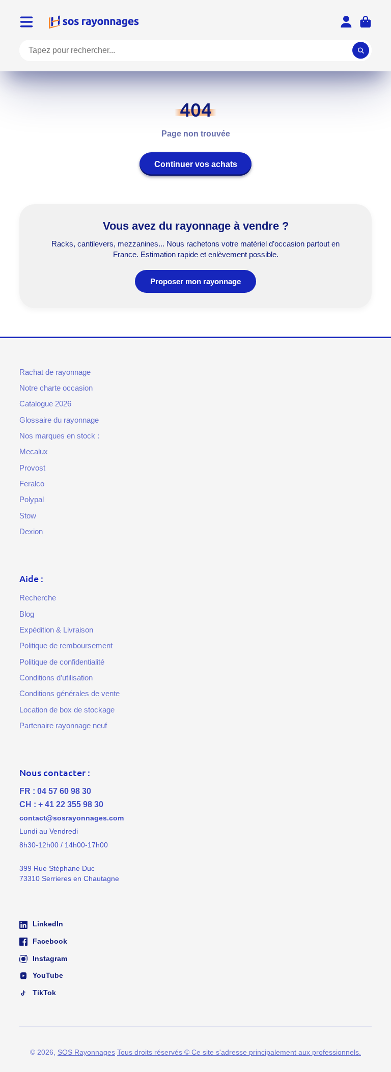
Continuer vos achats (195, 164)
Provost (32, 467)
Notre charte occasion (56, 387)
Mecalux (33, 451)
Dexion (31, 531)
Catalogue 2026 (45, 403)
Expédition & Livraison (56, 629)
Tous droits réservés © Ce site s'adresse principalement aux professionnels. (239, 1052)
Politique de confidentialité (61, 661)
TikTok (43, 992)
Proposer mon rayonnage (195, 281)
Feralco (31, 483)
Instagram (49, 958)
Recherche (37, 597)
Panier (365, 22)
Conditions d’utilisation (56, 677)
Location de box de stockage (67, 709)
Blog (26, 614)
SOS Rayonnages (86, 1052)
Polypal (31, 499)
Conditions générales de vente (69, 693)
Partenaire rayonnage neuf (63, 725)
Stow (27, 515)
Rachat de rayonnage (55, 372)
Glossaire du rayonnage (59, 420)
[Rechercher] (361, 50)
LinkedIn (47, 924)
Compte (346, 22)
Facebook (49, 941)
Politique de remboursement (66, 645)
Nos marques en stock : (59, 435)
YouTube (47, 975)
